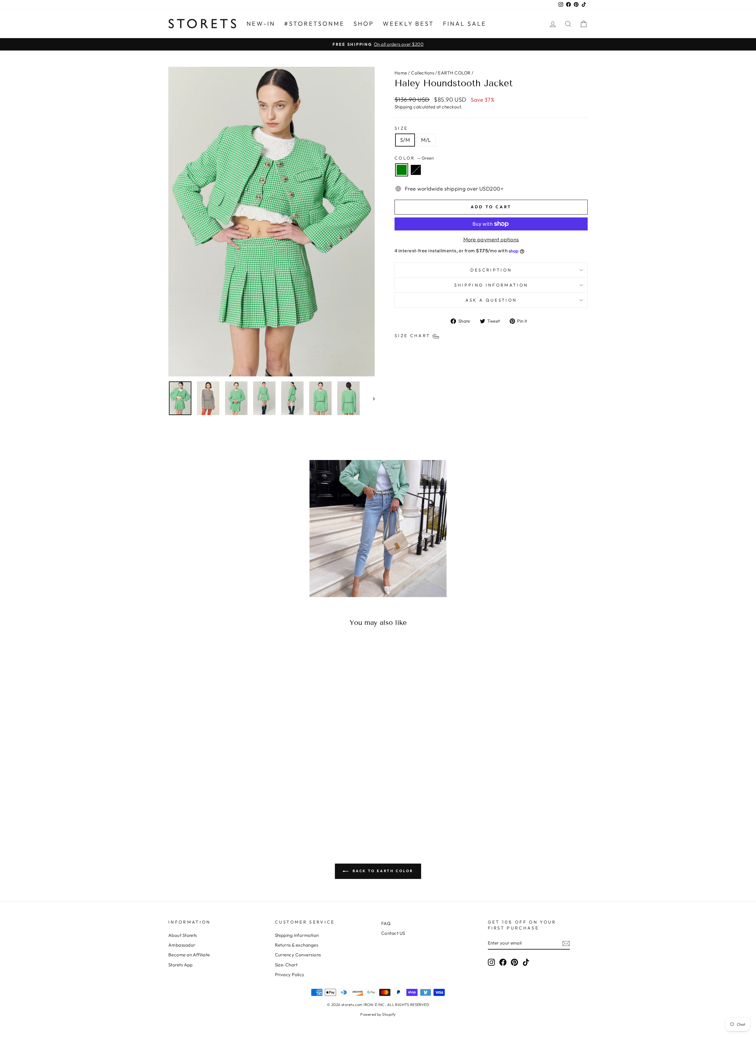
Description (491, 270)
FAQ (385, 923)
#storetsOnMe (314, 23)
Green (402, 170)
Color (414, 158)
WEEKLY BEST (408, 23)
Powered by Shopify (377, 1014)
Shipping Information (297, 935)
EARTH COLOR (454, 73)
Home (401, 73)
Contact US (393, 933)
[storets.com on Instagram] (491, 962)
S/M (405, 139)
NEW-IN (261, 23)
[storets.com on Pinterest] (514, 962)
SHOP (363, 23)
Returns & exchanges (296, 945)
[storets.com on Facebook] (502, 962)
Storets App (180, 965)
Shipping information (491, 285)
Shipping (404, 107)
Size (401, 128)
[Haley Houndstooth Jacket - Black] (222, 814)
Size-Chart (286, 965)
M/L (426, 139)
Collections (422, 73)
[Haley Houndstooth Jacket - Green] (214, 814)
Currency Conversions (298, 955)
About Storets (182, 935)
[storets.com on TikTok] (525, 962)
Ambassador (181, 945)
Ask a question (491, 300)
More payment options (491, 239)
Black (416, 170)
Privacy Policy (289, 974)
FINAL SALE (464, 23)
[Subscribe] (566, 943)
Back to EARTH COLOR (382, 871)
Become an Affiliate (189, 955)
